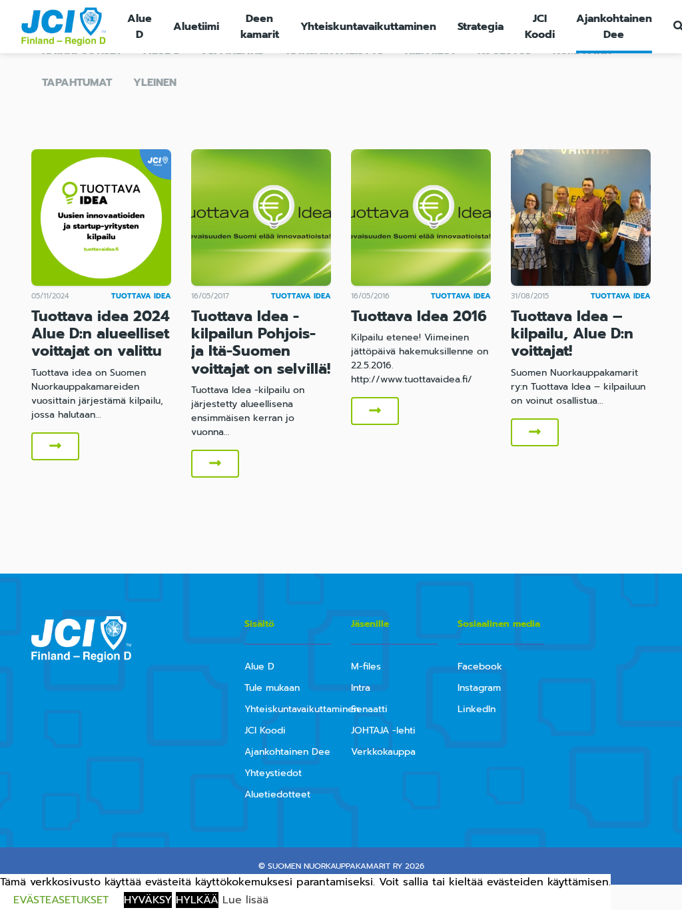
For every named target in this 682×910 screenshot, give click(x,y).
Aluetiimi (196, 27)
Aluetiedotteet (277, 794)
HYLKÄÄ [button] (197, 900)
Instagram (479, 688)
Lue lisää (245, 900)
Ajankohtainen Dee (614, 27)
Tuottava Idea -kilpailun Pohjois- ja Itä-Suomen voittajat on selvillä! (260, 342)
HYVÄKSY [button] (148, 900)
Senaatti (369, 709)
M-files (366, 667)
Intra (360, 688)
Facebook (480, 667)
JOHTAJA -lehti (383, 730)
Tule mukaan (272, 688)
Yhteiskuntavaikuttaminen (368, 27)
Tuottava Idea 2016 (419, 316)
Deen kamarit (259, 27)
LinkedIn (477, 709)
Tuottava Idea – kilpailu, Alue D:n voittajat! (572, 333)
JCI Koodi (540, 27)
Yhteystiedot (273, 773)
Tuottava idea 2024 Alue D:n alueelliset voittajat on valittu (100, 333)
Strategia (481, 27)
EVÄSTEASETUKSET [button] (61, 900)
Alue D (139, 27)
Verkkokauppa (383, 752)
